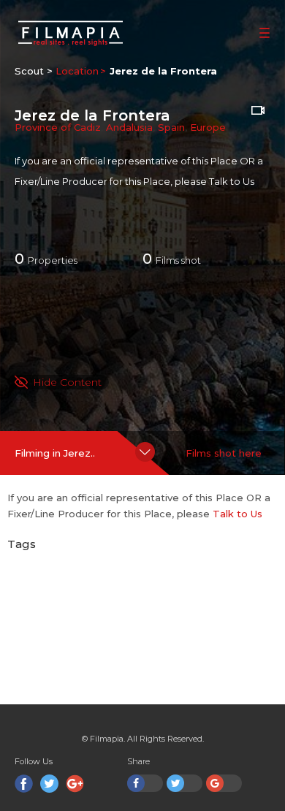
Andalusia (129, 127)
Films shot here (224, 453)
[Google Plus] (75, 783)
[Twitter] (49, 783)
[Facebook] (24, 783)
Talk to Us (231, 181)
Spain (171, 127)
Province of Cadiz (58, 127)
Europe (208, 127)
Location (77, 71)
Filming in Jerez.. (55, 453)
